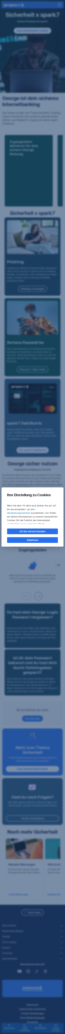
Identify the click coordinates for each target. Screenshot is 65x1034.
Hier (47, 513)
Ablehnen (32, 540)
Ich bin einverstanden (33, 531)
